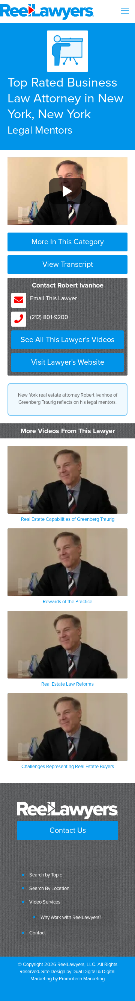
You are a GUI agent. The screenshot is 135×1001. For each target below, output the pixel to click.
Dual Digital (84, 971)
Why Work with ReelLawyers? (70, 917)
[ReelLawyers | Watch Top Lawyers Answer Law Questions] (47, 11)
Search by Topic (45, 874)
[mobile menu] (124, 11)
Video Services (44, 901)
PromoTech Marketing (82, 978)
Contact (37, 932)
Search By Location (49, 888)
